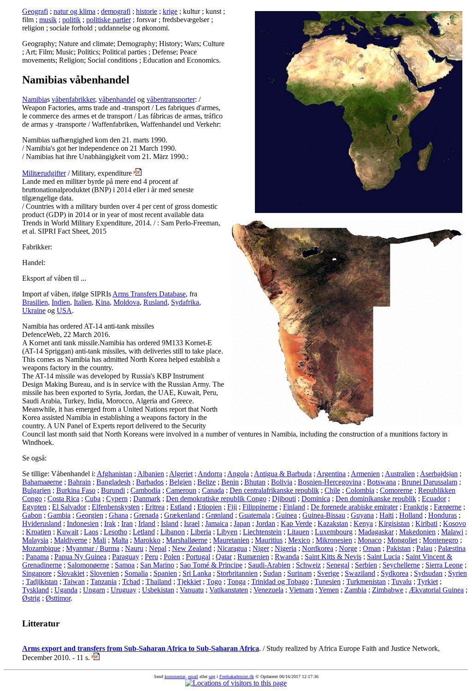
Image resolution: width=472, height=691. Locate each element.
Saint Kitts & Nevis (333, 557)
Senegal (337, 565)
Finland (294, 507)
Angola (238, 474)
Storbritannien (237, 573)
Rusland (155, 302)
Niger (261, 548)
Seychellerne (401, 565)
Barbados (150, 482)
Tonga (236, 581)
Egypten (34, 507)
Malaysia (35, 540)
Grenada (146, 515)
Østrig (31, 598)
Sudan (272, 573)
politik (71, 20)
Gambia (59, 515)
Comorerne (396, 490)
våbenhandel (117, 99)
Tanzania (103, 581)
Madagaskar (376, 532)
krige (170, 11)
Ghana (118, 515)
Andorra (210, 474)
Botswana (381, 482)
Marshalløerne (186, 540)
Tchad (131, 581)
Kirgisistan (394, 523)
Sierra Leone (444, 565)
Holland (411, 515)
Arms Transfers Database (149, 294)
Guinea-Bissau (323, 515)
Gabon (32, 515)
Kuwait (67, 532)
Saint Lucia (383, 557)
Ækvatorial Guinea (436, 590)
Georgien (89, 515)
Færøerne (447, 507)
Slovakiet (70, 573)
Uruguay (123, 590)
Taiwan (74, 581)
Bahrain (79, 482)
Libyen (227, 532)
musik (48, 20)
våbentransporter (171, 99)
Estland (181, 507)
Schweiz (308, 565)
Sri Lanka (197, 573)
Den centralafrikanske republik (274, 490)
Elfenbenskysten (116, 507)
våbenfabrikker (73, 99)
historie (146, 11)
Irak (110, 523)
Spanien (165, 573)
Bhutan (255, 482)
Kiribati (426, 523)
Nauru (134, 548)
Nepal (157, 548)
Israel (192, 523)
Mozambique (41, 548)
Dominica (315, 498)
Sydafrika (185, 302)
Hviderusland (41, 523)
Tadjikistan (42, 581)
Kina (102, 302)
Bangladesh (113, 482)
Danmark (146, 498)
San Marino (157, 565)
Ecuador (434, 498)
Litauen (298, 532)
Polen (172, 557)
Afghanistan (114, 474)
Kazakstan (333, 523)
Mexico (299, 540)
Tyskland (35, 590)
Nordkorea (317, 548)
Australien (400, 474)
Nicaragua (232, 548)
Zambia (355, 590)
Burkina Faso (75, 490)
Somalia (136, 573)
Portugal (198, 557)
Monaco (370, 540)
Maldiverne (70, 540)
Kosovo (454, 523)
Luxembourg (334, 532)
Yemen (329, 590)
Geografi (35, 11)
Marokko (147, 540)
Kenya (363, 523)
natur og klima (74, 11)
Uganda (65, 590)
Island (169, 523)
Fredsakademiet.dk (236, 676)
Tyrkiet (427, 581)
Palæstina (452, 548)
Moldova (126, 302)
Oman (372, 548)
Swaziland (360, 573)
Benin (230, 482)
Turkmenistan (366, 581)
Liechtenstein (262, 532)
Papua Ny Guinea (80, 557)
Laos (91, 532)
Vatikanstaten (228, 590)
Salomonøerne (88, 565)
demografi (115, 11)
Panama (37, 557)
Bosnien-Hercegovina (329, 482)
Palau (424, 548)
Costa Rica (63, 498)
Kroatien (38, 532)
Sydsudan (428, 573)
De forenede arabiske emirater (354, 507)
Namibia (34, 99)
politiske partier (108, 20)
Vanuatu (192, 590)
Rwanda (287, 557)
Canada (213, 490)
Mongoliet (402, 540)
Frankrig (415, 507)
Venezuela (268, 590)
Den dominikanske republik (376, 498)
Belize (206, 482)
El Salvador (69, 507)
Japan (242, 523)
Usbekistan (158, 590)
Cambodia (145, 490)
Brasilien (35, 302)
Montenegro (440, 540)
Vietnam (301, 590)
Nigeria (285, 548)
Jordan (265, 523)
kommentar (175, 676)
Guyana (362, 515)
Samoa (125, 565)
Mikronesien (334, 540)
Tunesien (327, 581)
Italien (83, 302)
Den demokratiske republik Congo (216, 498)
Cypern (117, 498)
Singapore (37, 573)
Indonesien (83, 523)
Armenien (365, 474)
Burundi (113, 490)
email (193, 676)
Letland (144, 532)
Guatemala (254, 515)
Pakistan (398, 548)
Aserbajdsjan (439, 474)
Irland (146, 523)
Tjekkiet (189, 581)
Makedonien (417, 532)
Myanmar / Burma (92, 548)
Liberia (200, 532)
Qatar (224, 557)
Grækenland (182, 515)
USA (64, 310)
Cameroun (181, 490)
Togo (214, 581)
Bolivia (281, 482)
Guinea (286, 515)
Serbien (366, 565)
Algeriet (181, 474)
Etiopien (209, 507)
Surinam (299, 573)
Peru (151, 557)
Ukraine (34, 310)
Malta (120, 540)
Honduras (442, 515)
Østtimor (58, 598)
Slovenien (104, 573)
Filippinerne (259, 507)
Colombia (360, 490)
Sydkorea (394, 573)
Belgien (180, 482)
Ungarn (94, 590)
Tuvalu (401, 581)
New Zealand (192, 548)
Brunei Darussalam (429, 482)
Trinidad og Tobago (280, 581)
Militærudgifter (44, 173)
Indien (61, 302)
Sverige (328, 573)
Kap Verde (296, 523)
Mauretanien (231, 540)
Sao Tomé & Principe (211, 565)
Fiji (232, 507)
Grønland (219, 515)
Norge (348, 548)
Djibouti (284, 498)
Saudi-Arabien (269, 565)
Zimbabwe (387, 590)
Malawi (452, 532)
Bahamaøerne (42, 482)
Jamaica (216, 523)
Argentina (331, 474)
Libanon (172, 532)
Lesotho (115, 532)
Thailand (158, 581)
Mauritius (269, 540)
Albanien (150, 474)
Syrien (457, 573)
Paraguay (125, 557)
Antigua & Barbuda (283, 474)
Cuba (92, 498)
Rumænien (253, 557)
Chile (332, 490)
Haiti (386, 515)
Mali (99, 540)
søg (212, 676)
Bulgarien (36, 490)
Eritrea (155, 507)
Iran (127, 523)
